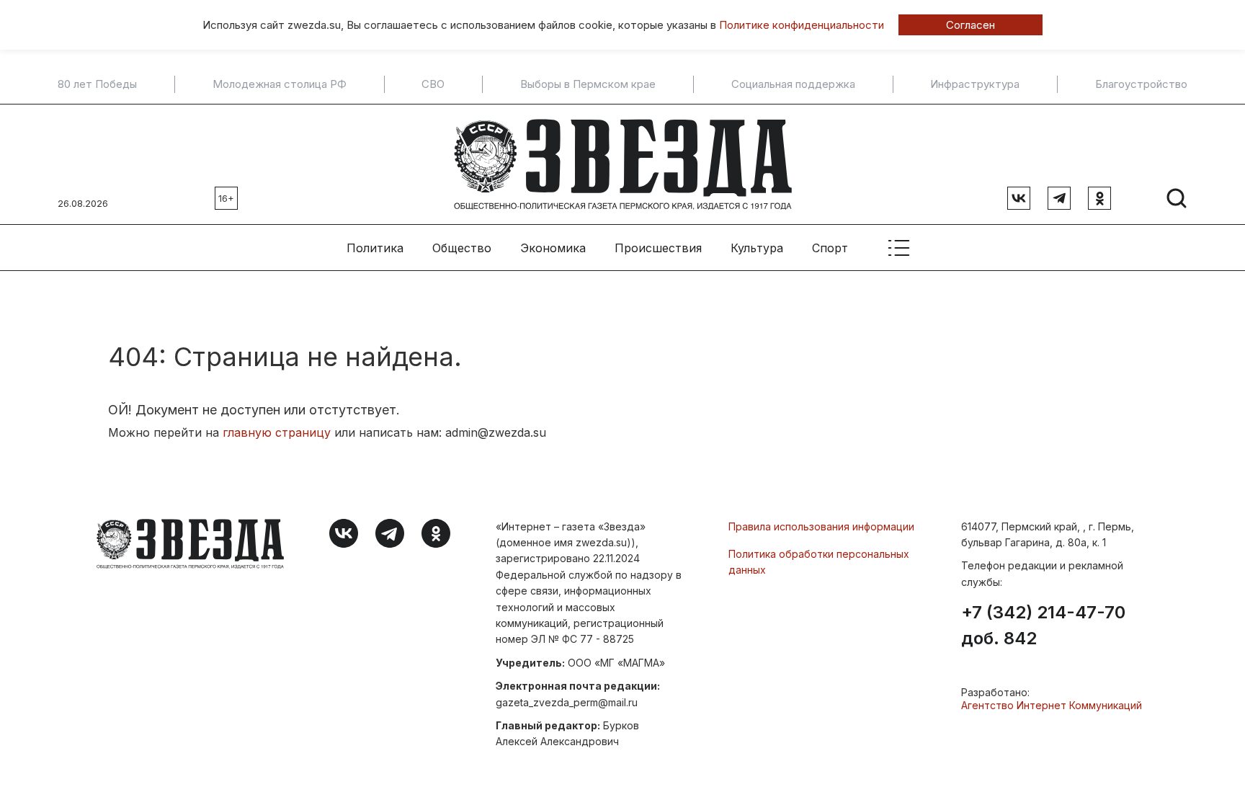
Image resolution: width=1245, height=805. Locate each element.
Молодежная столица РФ (280, 84)
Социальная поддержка (793, 84)
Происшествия (658, 248)
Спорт (830, 248)
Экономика (553, 248)
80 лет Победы (97, 84)
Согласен (970, 25)
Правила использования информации (821, 526)
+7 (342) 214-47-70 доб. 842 (1043, 625)
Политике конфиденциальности (801, 25)
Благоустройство (1141, 84)
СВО (433, 84)
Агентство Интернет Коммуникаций (1051, 705)
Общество (461, 248)
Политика (375, 248)
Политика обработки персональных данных (818, 562)
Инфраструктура (974, 84)
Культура (757, 248)
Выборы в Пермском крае (588, 84)
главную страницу (277, 432)
